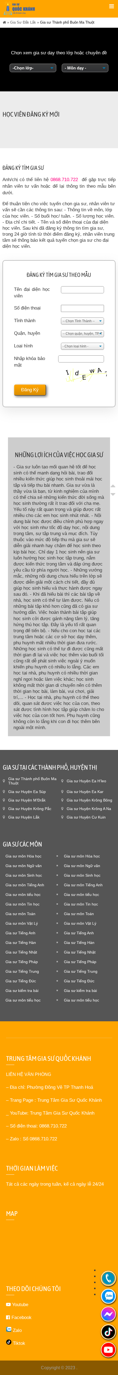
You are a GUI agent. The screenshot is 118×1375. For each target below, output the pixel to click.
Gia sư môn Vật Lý (21, 923)
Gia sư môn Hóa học (23, 856)
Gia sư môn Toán (20, 914)
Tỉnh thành (24, 320)
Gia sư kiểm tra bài (21, 990)
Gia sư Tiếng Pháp (21, 962)
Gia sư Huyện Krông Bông (89, 800)
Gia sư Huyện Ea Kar (85, 791)
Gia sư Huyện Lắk (24, 817)
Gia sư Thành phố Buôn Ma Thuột (32, 781)
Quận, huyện (27, 333)
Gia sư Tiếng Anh (20, 933)
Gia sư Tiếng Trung (22, 971)
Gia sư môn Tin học (22, 904)
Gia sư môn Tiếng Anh (24, 885)
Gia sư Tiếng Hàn (20, 942)
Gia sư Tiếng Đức (20, 981)
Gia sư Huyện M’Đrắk (27, 800)
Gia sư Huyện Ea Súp (27, 791)
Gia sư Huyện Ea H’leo (86, 781)
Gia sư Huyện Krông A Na (89, 808)
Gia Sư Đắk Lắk (23, 22)
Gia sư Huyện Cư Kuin (86, 817)
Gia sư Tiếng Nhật (21, 952)
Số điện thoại (27, 308)
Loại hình (23, 345)
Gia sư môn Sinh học (23, 875)
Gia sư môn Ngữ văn (23, 866)
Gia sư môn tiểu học (23, 894)
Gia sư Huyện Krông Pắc (29, 808)
